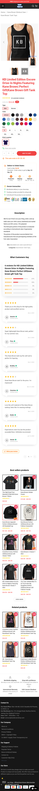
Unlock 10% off (4, 782)
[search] (33, 6)
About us (4, 726)
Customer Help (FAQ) (7, 758)
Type (4, 105)
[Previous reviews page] (25, 456)
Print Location (6, 137)
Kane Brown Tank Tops (9, 15)
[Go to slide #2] (25, 71)
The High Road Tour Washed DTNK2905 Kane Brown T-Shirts (10, 494)
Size (3, 127)
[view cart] (36, 6)
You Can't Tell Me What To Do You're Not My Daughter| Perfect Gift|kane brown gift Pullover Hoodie (28, 585)
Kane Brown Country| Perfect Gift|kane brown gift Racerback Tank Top (28, 631)
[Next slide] (35, 42)
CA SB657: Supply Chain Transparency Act (14, 737)
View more (19, 599)
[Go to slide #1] (14, 71)
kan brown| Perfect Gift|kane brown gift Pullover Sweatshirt (27, 524)
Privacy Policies (6, 732)
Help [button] (35, 788)
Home (3, 12)
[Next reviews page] (35, 456)
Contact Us (4, 755)
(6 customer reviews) (17, 98)
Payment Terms (6, 749)
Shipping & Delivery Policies (9, 746)
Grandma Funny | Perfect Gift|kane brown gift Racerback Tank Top (10, 631)
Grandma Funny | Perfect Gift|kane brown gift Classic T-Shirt (10, 554)
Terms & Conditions (7, 729)
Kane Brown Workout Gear (16, 12)
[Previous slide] (4, 42)
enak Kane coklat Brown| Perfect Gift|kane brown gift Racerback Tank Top (28, 661)
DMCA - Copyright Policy (8, 735)
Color (4, 111)
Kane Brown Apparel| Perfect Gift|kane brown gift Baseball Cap (9, 524)
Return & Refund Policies (9, 752)
